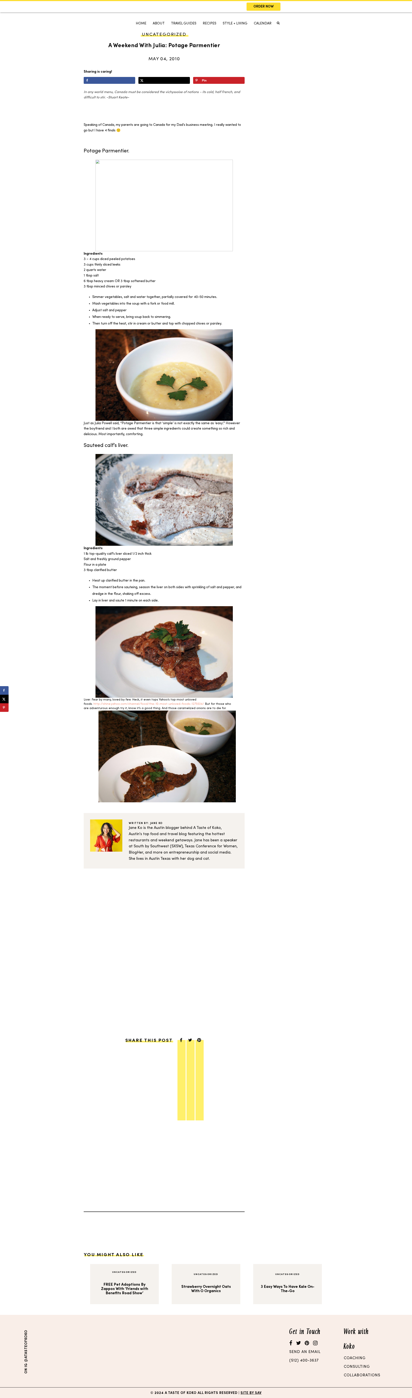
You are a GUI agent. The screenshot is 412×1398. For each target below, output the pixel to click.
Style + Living (235, 23)
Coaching (355, 1358)
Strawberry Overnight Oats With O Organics (206, 1289)
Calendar (262, 23)
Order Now (263, 6)
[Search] (133, 37)
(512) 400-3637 (304, 1360)
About (159, 23)
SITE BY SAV (251, 1393)
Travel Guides (183, 23)
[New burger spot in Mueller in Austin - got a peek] (116, 1351)
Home (141, 23)
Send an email (305, 1352)
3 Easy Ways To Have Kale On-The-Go (287, 1289)
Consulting (357, 1367)
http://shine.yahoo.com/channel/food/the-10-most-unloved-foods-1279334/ (149, 704)
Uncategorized (124, 1272)
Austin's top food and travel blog (158, 834)
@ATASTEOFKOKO (26, 1346)
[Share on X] (164, 80)
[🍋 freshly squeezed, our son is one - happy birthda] (176, 1351)
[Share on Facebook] (109, 80)
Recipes (209, 23)
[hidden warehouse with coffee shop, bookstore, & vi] (57, 1351)
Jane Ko (156, 823)
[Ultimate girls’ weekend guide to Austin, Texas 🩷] (235, 1351)
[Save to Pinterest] (4, 707)
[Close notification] (405, 6)
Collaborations (362, 1375)
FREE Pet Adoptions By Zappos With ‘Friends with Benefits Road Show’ (124, 1289)
